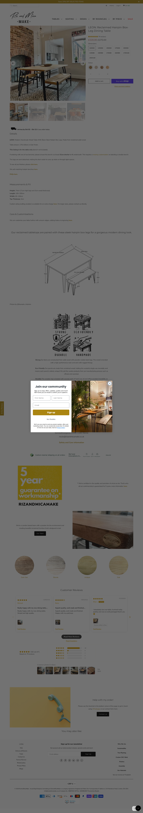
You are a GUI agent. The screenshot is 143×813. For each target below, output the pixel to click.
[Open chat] (138, 808)
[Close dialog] (109, 383)
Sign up (51, 412)
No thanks (51, 419)
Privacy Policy (61, 427)
